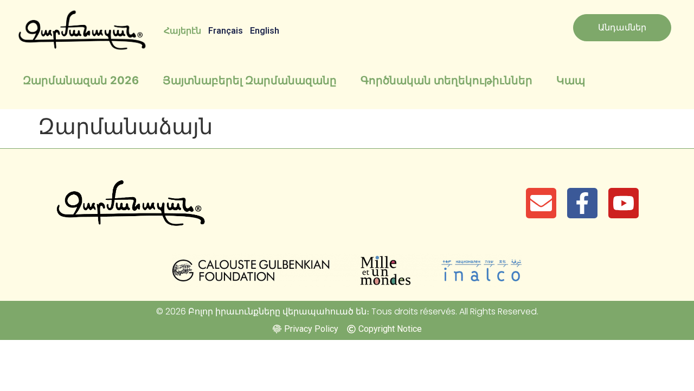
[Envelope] (541, 203)
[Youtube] (623, 203)
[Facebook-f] (582, 203)
